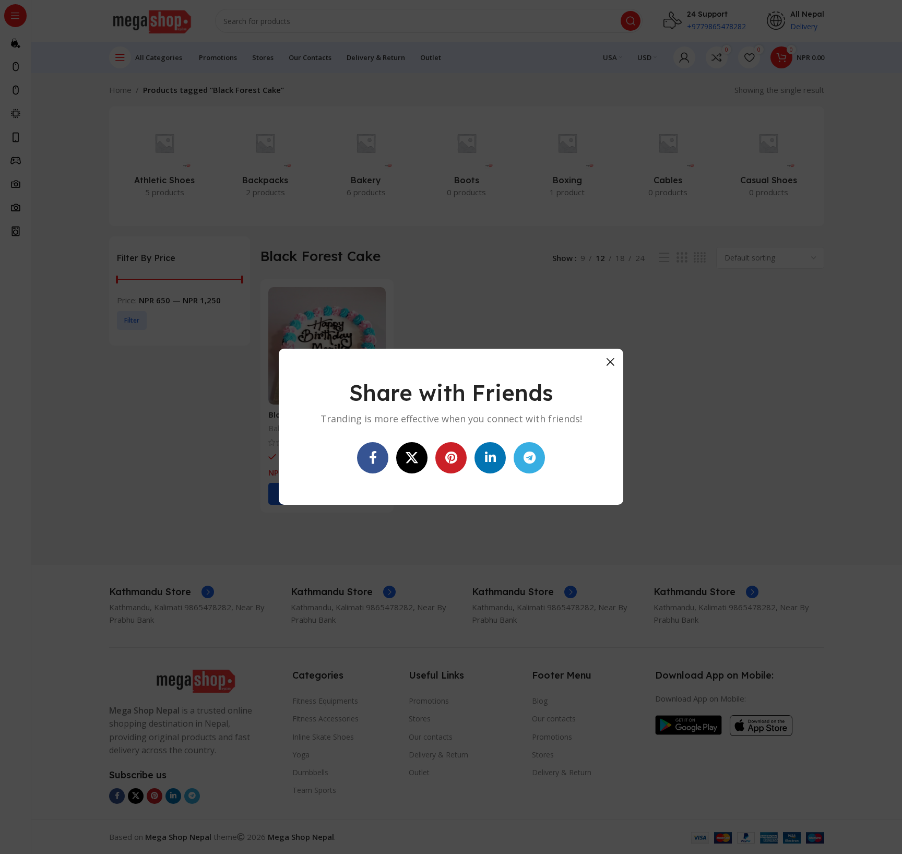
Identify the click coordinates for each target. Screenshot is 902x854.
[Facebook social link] (372, 458)
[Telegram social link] (529, 458)
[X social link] (412, 458)
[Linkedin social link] (490, 458)
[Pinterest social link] (451, 458)
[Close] (610, 362)
